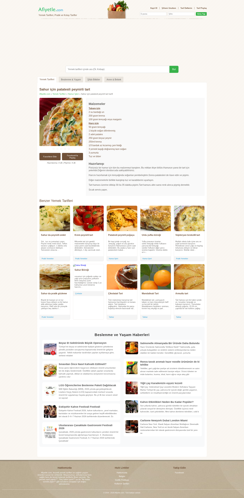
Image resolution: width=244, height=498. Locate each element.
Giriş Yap (201, 14)
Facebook (179, 472)
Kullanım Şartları (122, 483)
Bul (174, 69)
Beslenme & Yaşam (71, 79)
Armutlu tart (181, 293)
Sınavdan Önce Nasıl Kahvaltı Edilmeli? (82, 364)
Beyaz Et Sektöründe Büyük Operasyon (82, 343)
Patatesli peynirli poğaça (121, 235)
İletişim (122, 476)
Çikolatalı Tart (115, 293)
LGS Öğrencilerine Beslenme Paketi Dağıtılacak (87, 385)
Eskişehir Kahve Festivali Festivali (79, 406)
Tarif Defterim (186, 8)
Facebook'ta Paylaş (72, 156)
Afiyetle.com (44, 94)
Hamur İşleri (73, 94)
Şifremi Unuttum (169, 8)
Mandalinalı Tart (150, 293)
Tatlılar (111, 317)
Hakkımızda (122, 472)
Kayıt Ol (153, 8)
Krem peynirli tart (84, 235)
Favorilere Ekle (50, 156)
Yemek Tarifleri (47, 79)
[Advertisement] (122, 42)
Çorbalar (78, 294)
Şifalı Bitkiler (93, 79)
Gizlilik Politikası (122, 480)
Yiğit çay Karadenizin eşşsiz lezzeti (161, 383)
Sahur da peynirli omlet (53, 235)
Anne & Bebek (114, 79)
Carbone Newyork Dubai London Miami (164, 420)
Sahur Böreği (82, 270)
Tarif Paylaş (202, 8)
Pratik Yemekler (48, 259)
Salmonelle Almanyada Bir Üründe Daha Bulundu (170, 343)
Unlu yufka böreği (151, 235)
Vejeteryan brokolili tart (187, 235)
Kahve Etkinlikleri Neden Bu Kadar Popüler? (167, 402)
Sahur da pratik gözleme (54, 293)
